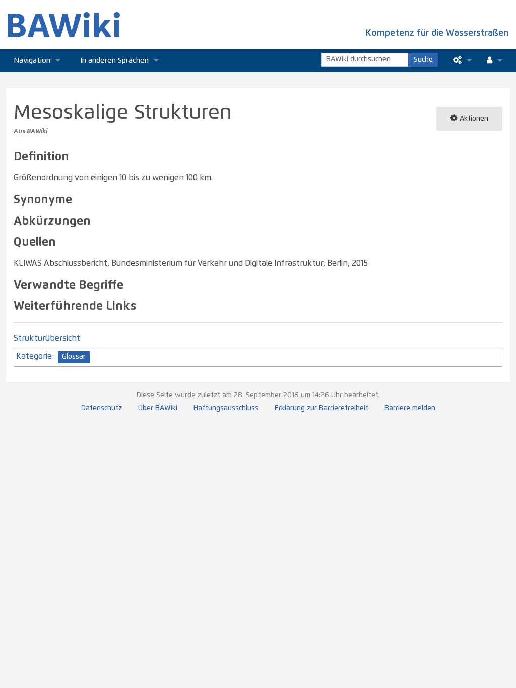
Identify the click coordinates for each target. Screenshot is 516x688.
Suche (423, 59)
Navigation (32, 60)
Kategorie (34, 356)
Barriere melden (409, 408)
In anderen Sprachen (115, 60)
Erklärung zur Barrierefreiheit (321, 408)
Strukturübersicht (47, 338)
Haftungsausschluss (226, 408)
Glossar (74, 356)
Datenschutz (101, 408)
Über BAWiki (157, 408)
